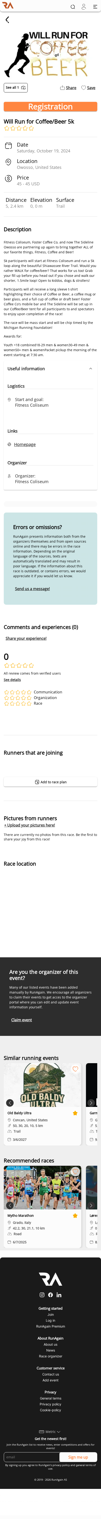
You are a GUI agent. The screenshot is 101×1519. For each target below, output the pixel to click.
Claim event (21, 1019)
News (50, 1350)
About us (50, 1344)
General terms (50, 1398)
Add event (50, 1380)
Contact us (50, 1374)
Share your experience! (26, 638)
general (80, 1465)
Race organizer (50, 1356)
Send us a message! (32, 588)
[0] (84, 7)
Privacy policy (50, 1404)
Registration (50, 106)
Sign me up (78, 1457)
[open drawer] (95, 7)
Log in (50, 1320)
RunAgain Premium (50, 1326)
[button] (50, 368)
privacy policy (61, 1465)
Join (50, 1314)
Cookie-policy (50, 1410)
